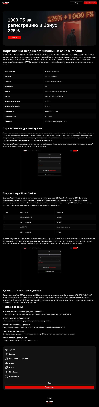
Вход (76, 3)
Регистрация (90, 3)
